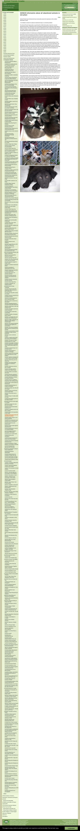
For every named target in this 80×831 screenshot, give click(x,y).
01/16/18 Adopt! (8, 461)
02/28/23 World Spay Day (10, 209)
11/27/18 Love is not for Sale (11, 433)
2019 (5, 23)
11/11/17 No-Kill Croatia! (10, 470)
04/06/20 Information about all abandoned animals (11, 415)
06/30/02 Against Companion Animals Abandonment (11, 783)
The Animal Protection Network (9, 805)
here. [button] (57, 828)
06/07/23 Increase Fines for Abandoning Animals (10, 196)
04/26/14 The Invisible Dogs (11, 557)
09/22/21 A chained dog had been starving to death (11, 299)
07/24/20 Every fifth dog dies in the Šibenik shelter (11, 399)
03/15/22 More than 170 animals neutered (10, 273)
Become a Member (7, 813)
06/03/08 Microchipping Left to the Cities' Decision (11, 686)
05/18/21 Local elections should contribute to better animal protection (11, 332)
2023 (5, 17)
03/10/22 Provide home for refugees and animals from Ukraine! (10, 276)
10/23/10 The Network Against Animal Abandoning (11, 645)
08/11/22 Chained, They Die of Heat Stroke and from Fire (11, 234)
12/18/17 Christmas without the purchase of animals (11, 463)
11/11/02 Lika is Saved (9, 778)
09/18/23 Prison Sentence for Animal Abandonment (11, 176)
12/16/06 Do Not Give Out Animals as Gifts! (10, 717)
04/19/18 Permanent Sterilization (9, 452)
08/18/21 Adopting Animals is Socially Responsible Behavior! (11, 304)
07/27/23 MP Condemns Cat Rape (11, 181)
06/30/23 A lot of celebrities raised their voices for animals (11, 190)
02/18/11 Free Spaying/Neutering (9, 636)
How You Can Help (7, 806)
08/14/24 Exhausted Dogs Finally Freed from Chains (10, 91)
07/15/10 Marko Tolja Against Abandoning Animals (11, 651)
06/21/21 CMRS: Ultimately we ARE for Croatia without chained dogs (11, 320)
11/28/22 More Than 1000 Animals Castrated (10, 223)
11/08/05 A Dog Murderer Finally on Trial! (10, 739)
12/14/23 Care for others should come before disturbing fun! (11, 162)
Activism (5, 9)
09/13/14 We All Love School (11, 553)
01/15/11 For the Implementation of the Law (10, 638)
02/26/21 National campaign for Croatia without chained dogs (11, 358)
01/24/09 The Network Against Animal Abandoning (11, 667)
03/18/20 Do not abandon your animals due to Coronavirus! (11, 421)
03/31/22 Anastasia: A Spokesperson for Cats (10, 268)
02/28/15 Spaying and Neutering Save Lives (9, 546)
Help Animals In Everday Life (9, 808)
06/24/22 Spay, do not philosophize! (9, 247)
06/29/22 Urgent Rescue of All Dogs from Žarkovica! (11, 245)
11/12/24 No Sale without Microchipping (10, 73)
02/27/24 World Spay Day (10, 148)
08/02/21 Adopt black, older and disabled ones (11, 307)
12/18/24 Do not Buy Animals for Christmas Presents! (11, 65)
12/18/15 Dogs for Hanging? (11, 525)
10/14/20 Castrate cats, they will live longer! (11, 388)
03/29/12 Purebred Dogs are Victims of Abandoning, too (11, 609)
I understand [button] (71, 828)
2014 (5, 31)
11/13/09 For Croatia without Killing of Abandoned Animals (11, 659)
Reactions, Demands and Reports (10, 797)
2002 (5, 50)
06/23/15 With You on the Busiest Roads (10, 540)
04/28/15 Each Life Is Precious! (11, 543)
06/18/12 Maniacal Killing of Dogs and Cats (11, 601)
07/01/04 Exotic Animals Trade (11, 765)
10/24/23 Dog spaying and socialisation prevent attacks (11, 173)
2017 (5, 26)
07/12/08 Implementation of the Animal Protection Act (11, 682)
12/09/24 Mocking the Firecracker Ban (9, 67)
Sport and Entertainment (9, 58)
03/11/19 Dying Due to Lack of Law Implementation (11, 429)
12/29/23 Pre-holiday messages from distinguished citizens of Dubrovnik (11, 159)
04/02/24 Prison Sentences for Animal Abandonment (11, 129)
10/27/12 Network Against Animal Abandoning (10, 585)
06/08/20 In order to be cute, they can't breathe (11, 405)
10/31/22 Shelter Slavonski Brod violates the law (10, 229)
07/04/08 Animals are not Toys (11, 684)
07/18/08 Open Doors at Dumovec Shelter (10, 679)
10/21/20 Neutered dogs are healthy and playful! (11, 386)
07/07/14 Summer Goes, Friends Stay (10, 555)
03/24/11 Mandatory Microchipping (9, 629)
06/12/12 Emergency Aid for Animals (11, 604)
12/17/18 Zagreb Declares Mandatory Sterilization (10, 431)
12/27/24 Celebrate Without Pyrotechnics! (10, 62)
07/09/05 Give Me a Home (10, 743)
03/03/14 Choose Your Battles (11, 559)
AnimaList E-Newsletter (8, 800)
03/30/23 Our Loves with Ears (11, 204)
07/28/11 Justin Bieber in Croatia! (10, 617)
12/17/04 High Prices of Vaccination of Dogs (10, 753)
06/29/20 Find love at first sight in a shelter (11, 402)
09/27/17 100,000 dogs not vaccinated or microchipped (11, 473)
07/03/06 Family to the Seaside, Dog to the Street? (11, 724)
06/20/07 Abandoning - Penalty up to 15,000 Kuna (11, 709)
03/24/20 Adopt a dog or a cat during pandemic (11, 418)
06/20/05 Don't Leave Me (10, 748)
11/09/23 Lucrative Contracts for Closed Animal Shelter (11, 170)
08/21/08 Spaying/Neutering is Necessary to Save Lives (11, 676)
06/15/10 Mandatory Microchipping (9, 653)
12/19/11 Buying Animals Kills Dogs (69, 30)
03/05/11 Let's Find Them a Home (10, 631)
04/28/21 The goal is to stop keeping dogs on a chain (11, 341)
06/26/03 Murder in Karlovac (11, 773)
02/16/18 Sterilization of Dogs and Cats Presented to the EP (11, 457)
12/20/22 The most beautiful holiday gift (11, 220)
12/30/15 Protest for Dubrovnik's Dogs (11, 515)
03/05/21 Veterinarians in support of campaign (10, 351)
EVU (16, 825)
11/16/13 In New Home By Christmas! (10, 564)
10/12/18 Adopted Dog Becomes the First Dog (9, 446)
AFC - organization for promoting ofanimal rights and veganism (70, 5)
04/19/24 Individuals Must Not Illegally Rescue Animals (11, 118)
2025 (5, 14)
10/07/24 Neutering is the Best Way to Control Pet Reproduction (11, 81)
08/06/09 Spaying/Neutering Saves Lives (11, 661)
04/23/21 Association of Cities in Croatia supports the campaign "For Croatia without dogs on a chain (11, 344)
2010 (5, 37)
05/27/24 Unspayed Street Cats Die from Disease (11, 110)
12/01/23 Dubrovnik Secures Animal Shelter (11, 165)
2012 (5, 34)
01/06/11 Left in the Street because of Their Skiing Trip (11, 641)
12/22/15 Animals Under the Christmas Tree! (11, 521)
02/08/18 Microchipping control (11, 459)
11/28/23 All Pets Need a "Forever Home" (10, 168)
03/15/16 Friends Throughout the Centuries (11, 513)
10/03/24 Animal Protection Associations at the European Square (11, 88)
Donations (5, 816)
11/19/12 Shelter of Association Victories (11, 574)
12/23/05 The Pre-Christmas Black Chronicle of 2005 (11, 733)
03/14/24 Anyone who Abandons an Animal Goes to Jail (11, 138)
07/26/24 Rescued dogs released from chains (10, 94)
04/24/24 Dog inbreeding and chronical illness (11, 115)
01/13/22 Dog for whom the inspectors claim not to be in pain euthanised (11, 290)
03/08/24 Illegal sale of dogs (11, 144)
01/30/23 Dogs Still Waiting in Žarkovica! (11, 218)
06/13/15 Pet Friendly (9, 542)
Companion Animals (8, 59)
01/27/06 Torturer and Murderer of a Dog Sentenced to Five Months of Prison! (11, 730)
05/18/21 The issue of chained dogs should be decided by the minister (11, 328)
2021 (5, 20)
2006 (5, 44)
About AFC (5, 803)
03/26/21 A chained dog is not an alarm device (11, 348)
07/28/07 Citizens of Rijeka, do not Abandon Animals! (11, 707)
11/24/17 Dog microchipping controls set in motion (11, 466)
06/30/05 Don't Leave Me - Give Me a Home (11, 746)
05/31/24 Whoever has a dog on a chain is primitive (11, 107)
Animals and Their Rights (9, 5)
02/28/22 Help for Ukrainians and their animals (11, 280)
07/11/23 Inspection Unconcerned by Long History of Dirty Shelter (11, 187)
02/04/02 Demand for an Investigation (10, 791)
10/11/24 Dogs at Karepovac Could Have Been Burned (11, 78)
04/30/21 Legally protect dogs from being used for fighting (11, 338)
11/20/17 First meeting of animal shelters (11, 469)
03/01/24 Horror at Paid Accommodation (10, 146)
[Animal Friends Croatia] (13, 1)
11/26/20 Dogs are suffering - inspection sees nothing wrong (11, 380)
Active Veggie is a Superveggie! (10, 811)
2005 (5, 45)
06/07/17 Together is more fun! (11, 484)
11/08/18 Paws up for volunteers (9, 436)
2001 (5, 51)
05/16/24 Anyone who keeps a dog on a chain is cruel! (11, 113)
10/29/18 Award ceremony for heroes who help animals (11, 438)
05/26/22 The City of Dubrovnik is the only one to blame (11, 260)
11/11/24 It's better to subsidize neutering (11, 75)
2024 (5, 15)
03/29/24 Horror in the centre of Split (11, 132)
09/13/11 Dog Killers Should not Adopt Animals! (11, 615)
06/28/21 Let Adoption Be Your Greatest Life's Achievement (11, 317)
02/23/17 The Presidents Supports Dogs (10, 489)
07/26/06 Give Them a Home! (11, 722)
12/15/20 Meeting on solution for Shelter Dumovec (11, 378)
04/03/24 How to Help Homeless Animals (9, 126)
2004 (5, 47)
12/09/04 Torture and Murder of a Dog (11, 756)
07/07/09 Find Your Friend (10, 663)
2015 (5, 29)
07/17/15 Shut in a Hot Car (10, 537)
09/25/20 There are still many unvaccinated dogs (11, 391)
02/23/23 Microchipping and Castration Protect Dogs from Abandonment (11, 212)
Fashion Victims (7, 56)
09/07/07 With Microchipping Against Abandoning (11, 698)
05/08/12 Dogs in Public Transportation (10, 607)
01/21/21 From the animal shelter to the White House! (10, 369)
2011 (5, 36)
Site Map (66, 8)
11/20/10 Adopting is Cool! (10, 643)
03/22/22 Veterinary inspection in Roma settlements (11, 271)
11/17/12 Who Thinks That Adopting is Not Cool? (10, 577)
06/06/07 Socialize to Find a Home (11, 712)
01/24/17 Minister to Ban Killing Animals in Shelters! (11, 492)
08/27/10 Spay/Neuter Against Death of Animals (11, 648)
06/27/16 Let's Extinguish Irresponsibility (10, 504)
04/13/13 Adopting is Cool (10, 570)
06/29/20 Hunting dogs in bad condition (69, 29)
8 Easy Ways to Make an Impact (10, 810)
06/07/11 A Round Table (10, 624)
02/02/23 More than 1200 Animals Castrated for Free (10, 215)
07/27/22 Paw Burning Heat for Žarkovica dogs (11, 237)
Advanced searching (71, 8)
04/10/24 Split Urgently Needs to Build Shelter (11, 121)
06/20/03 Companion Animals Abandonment (11, 776)
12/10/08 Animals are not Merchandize (10, 670)
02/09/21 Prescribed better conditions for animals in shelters (10, 363)
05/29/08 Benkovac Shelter (10, 688)
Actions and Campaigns (8, 12)
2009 (5, 39)
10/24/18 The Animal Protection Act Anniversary (11, 441)
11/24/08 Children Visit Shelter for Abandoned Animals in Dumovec (11, 673)
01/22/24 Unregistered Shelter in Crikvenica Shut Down (11, 156)
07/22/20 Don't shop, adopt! (67, 15)
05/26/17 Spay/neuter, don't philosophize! (10, 487)
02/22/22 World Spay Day (10, 281)
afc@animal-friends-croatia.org (71, 822)
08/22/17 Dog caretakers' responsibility (10, 480)
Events (4, 799)
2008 (5, 40)
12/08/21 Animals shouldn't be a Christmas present (11, 296)
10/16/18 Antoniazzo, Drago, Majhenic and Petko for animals (11, 444)
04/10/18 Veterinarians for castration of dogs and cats (10, 455)
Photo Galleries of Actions (8, 795)
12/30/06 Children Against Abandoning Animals (10, 715)
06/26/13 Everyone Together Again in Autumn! (11, 567)
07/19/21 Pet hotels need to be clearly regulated (11, 309)
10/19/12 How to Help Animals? (68, 21)
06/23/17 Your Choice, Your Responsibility (10, 482)
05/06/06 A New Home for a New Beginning (10, 727)
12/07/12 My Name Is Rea (10, 572)
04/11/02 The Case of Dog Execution (10, 786)
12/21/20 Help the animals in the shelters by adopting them (11, 375)
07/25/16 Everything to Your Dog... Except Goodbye (11, 502)
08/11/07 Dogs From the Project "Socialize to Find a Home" (11, 704)
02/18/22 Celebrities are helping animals (10, 284)
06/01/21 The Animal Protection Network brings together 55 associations (11, 324)
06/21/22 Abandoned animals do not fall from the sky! (11, 250)
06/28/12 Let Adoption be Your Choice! (11, 588)
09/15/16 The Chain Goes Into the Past (11, 499)
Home (5, 3)
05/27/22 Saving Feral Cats (10, 257)
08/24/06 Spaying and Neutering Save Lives (9, 720)
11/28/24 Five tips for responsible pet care (9, 70)
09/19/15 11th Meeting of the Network (11, 536)
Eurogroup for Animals (22, 825)
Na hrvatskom (75, 3)
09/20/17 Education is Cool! (11, 475)
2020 (5, 21)
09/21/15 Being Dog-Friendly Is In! (11, 533)
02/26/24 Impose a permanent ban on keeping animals (11, 150)
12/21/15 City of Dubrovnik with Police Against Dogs (11, 523)
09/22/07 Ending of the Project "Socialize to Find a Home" (11, 696)
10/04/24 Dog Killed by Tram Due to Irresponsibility (11, 85)
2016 (5, 28)
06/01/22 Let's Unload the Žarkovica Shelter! (10, 255)
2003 (5, 48)
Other (5, 793)
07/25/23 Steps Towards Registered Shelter (10, 184)
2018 (5, 25)
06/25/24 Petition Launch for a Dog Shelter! (11, 102)
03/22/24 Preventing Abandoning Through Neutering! (9, 135)
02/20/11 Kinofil (8, 633)
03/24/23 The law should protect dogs (10, 207)
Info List (4, 814)
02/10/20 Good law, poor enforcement (10, 423)
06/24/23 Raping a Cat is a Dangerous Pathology (10, 193)
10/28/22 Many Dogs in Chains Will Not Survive (11, 231)
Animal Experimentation (9, 55)
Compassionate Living (8, 7)
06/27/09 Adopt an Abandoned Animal (69, 32)
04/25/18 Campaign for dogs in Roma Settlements (11, 449)
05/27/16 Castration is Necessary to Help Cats (10, 507)
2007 (5, 42)
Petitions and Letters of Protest (9, 802)
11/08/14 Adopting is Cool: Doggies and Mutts (10, 549)
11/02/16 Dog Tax (8, 497)
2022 (5, 18)
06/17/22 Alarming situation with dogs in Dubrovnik (11, 253)
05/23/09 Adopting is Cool (10, 665)
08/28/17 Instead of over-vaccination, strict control (10, 477)
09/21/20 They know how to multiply (69, 14)
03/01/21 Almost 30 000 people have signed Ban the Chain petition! (11, 354)
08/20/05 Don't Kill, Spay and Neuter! (11, 742)
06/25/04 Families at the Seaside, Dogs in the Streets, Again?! (11, 768)
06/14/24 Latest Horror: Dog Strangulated (11, 105)
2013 (5, 33)
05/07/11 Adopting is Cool (10, 626)
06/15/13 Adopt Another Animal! (11, 569)
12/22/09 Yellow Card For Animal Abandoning (10, 656)
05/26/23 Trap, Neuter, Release (11, 197)
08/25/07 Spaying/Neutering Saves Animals (11, 701)
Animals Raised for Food (9, 53)
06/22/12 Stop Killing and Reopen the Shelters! (10, 596)
